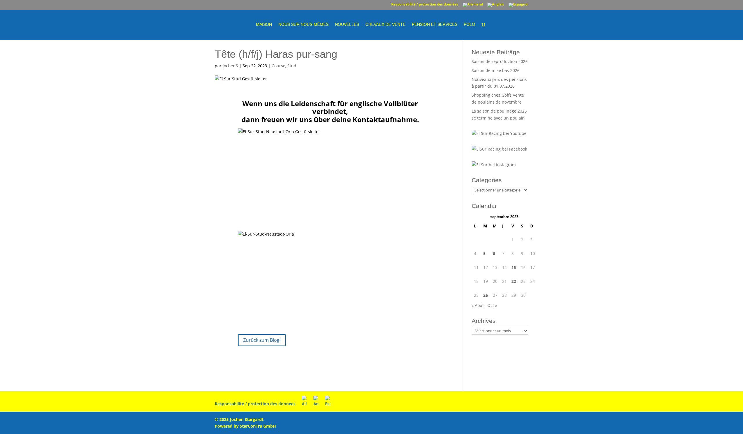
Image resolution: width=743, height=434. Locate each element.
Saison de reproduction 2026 (500, 61)
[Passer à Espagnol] (518, 6)
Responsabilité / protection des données (424, 5)
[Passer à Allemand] (473, 6)
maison (264, 24)
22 (513, 281)
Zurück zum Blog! (262, 340)
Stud (291, 65)
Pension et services (434, 24)
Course (278, 65)
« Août (478, 305)
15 (513, 267)
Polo (469, 24)
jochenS (230, 65)
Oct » (492, 305)
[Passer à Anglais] (495, 6)
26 (485, 295)
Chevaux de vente (385, 24)
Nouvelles (347, 24)
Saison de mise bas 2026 (496, 70)
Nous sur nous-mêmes (303, 24)
